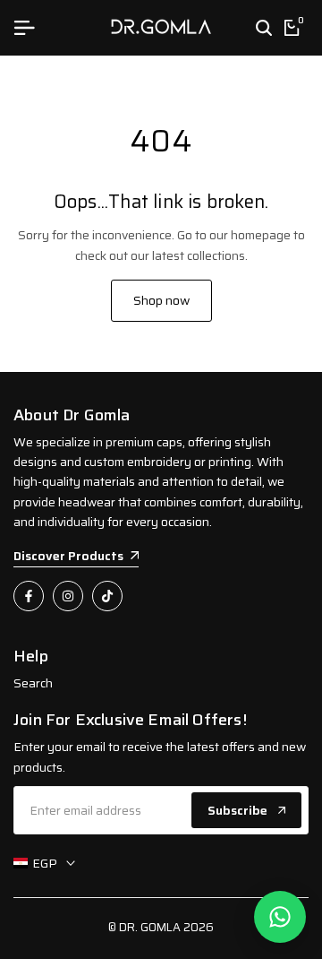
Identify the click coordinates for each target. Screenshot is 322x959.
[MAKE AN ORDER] (280, 917)
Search (33, 683)
